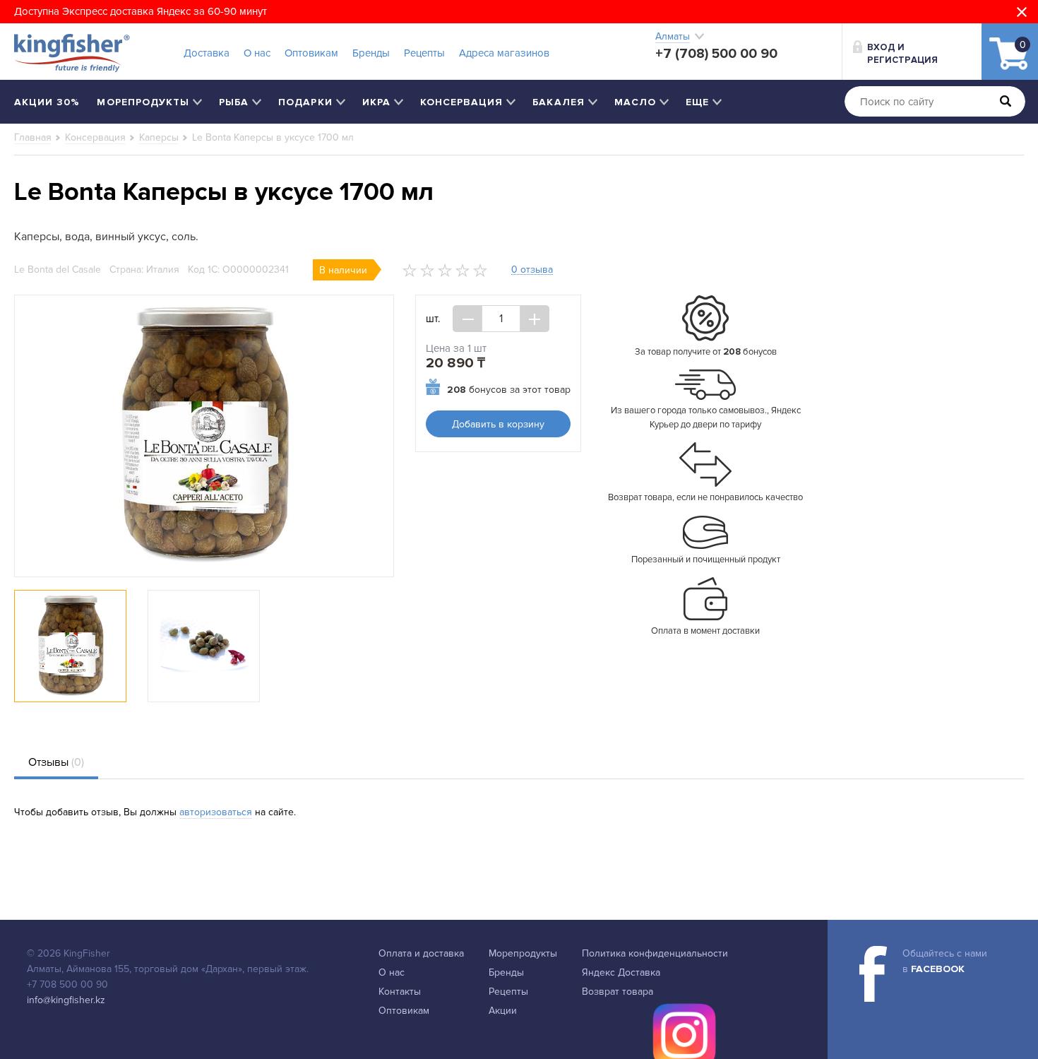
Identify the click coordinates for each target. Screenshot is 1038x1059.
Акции (503, 1011)
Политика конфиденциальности (655, 953)
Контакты (399, 992)
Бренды (371, 53)
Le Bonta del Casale (57, 270)
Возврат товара (617, 992)
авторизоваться (215, 812)
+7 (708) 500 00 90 (716, 53)
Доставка (206, 53)
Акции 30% (47, 102)
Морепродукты (523, 953)
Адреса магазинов (504, 53)
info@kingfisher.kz (66, 1000)
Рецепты (424, 53)
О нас (257, 53)
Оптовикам (311, 53)
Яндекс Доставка (621, 972)
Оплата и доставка (421, 953)
